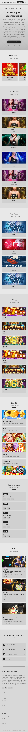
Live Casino (4, 698)
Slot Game (4, 695)
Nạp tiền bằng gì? (9, 649)
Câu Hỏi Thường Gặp (6, 716)
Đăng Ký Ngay (14, 41)
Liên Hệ (3, 718)
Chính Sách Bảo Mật (6, 723)
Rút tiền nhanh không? (10, 654)
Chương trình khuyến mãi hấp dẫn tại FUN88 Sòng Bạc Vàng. (13, 618)
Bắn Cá (3, 705)
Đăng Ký (20, 2)
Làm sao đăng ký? (9, 644)
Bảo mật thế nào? (9, 659)
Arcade (3, 708)
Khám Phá (13, 45)
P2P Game (4, 703)
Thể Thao (4, 700)
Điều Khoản (4, 721)
